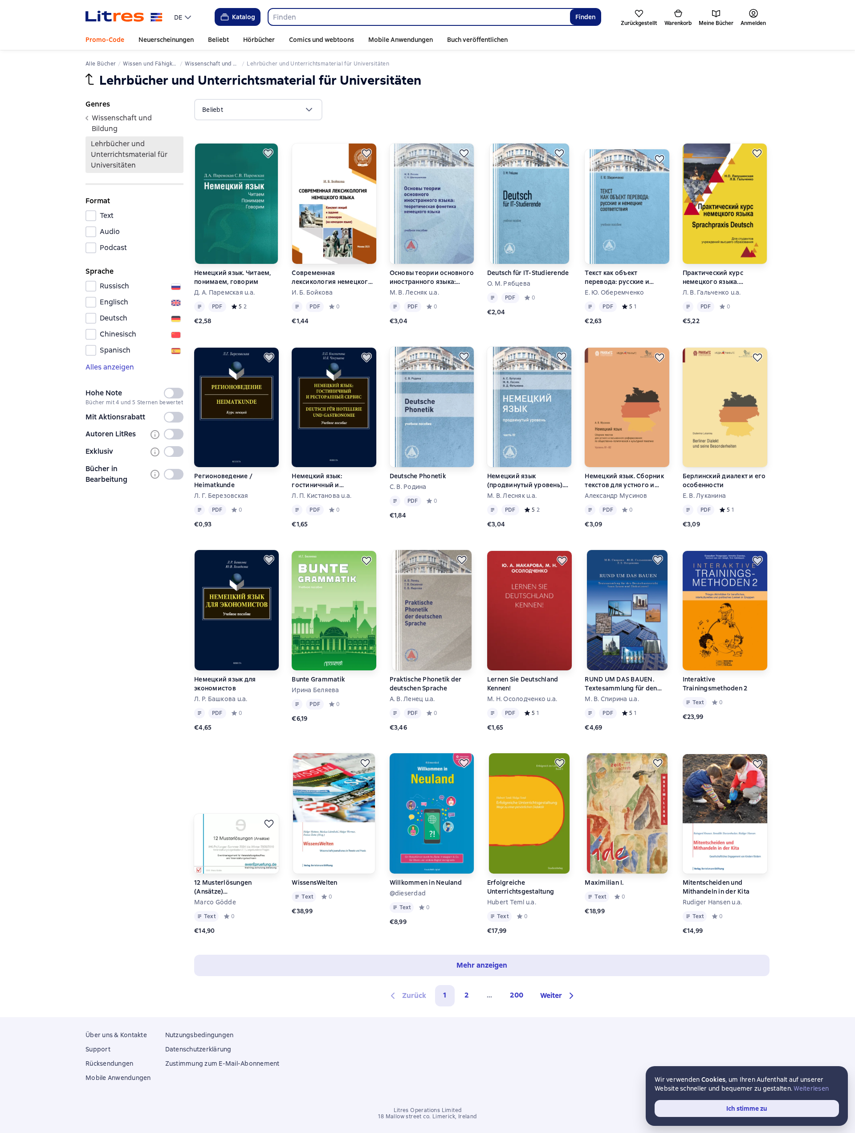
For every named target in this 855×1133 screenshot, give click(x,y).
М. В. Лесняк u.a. (414, 292)
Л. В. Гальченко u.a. (712, 292)
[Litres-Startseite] (124, 17)
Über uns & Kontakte (116, 1035)
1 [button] (445, 995)
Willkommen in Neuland (426, 882)
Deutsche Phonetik (418, 476)
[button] (558, 995)
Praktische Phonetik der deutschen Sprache (426, 683)
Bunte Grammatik (318, 679)
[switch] (173, 393)
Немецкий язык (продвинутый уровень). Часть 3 (525, 480)
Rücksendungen (109, 1063)
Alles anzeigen (110, 367)
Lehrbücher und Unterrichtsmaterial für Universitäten (129, 154)
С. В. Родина (408, 487)
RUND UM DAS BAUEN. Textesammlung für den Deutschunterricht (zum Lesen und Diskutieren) (621, 684)
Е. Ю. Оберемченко (614, 292)
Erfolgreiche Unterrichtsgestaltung (520, 886)
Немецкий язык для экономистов (225, 683)
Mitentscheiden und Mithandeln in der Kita (716, 886)
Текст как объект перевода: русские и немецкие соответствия (622, 277)
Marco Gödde (215, 902)
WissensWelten (314, 882)
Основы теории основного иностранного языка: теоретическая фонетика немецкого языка (432, 277)
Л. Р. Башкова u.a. (221, 699)
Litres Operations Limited (428, 1110)
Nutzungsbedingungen (199, 1035)
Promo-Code (105, 40)
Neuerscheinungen (166, 40)
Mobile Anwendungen (400, 40)
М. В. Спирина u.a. (612, 699)
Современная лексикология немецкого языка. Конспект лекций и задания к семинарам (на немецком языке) (332, 277)
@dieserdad (408, 893)
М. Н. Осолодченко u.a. (522, 699)
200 (516, 995)
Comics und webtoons (321, 40)
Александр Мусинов (616, 496)
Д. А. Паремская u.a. (224, 292)
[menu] (183, 17)
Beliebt (218, 40)
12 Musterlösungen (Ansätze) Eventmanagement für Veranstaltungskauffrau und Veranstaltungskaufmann (236, 887)
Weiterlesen (811, 1088)
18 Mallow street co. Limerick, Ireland (427, 1116)
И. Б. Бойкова (312, 292)
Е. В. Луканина (704, 496)
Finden (585, 17)
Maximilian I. (604, 882)
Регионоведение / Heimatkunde (223, 480)
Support (98, 1049)
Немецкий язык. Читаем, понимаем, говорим (232, 277)
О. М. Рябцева (508, 283)
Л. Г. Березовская (221, 496)
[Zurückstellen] (268, 153)
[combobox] (419, 17)
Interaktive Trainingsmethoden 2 (715, 683)
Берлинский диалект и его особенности (724, 480)
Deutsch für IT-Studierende (528, 273)
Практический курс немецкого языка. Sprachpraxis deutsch (716, 277)
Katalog (243, 17)
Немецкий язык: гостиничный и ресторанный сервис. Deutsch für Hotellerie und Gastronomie (331, 480)
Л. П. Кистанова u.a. (321, 496)
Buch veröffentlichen (477, 40)
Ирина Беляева (315, 690)
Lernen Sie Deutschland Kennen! (522, 683)
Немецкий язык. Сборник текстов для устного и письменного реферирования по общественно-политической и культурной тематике (624, 480)
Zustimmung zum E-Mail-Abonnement (222, 1063)
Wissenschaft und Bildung (122, 123)
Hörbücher (259, 40)
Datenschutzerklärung (198, 1049)
